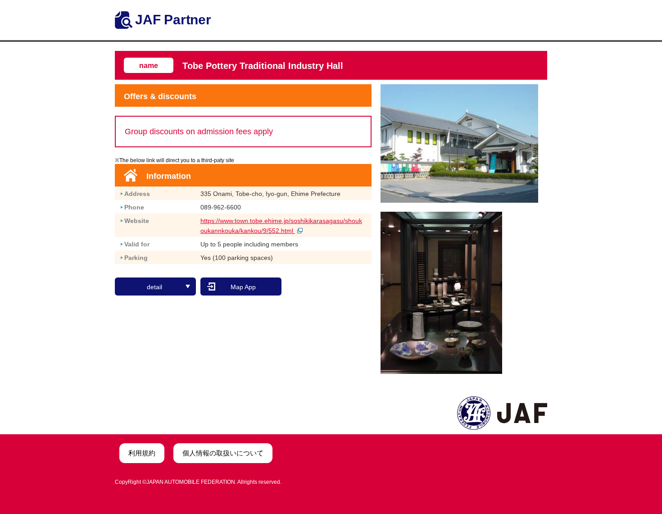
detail (154, 287)
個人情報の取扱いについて (222, 453)
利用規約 (141, 453)
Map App (243, 287)
